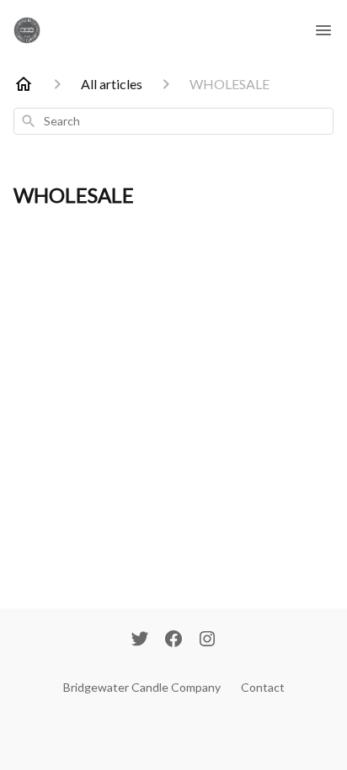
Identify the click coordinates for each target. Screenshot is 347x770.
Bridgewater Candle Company (142, 687)
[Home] (23, 84)
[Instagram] (207, 640)
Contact (263, 687)
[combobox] (173, 121)
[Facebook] (173, 640)
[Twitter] (140, 640)
